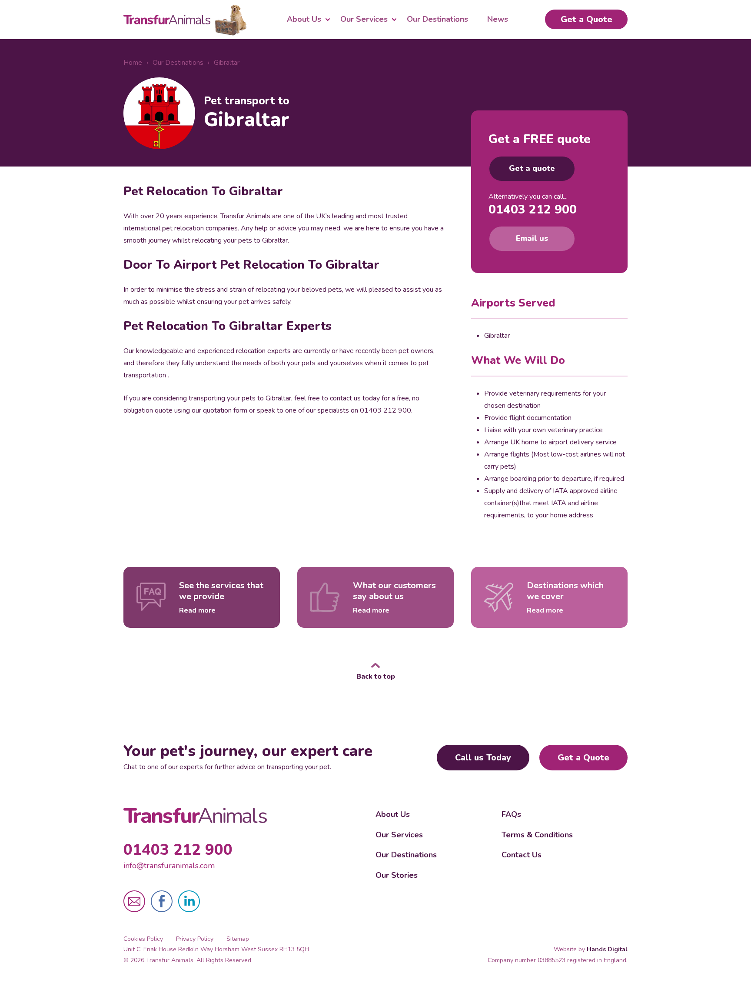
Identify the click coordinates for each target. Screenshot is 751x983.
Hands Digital (607, 949)
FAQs (511, 814)
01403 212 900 (532, 209)
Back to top (375, 676)
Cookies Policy (143, 939)
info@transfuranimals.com (169, 865)
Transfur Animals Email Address (134, 901)
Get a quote (532, 168)
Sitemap (237, 939)
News (497, 19)
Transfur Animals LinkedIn (189, 901)
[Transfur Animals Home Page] (195, 815)
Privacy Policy (194, 939)
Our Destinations (437, 19)
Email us (532, 238)
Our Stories (397, 875)
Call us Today (483, 757)
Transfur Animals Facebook (162, 901)
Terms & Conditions (537, 835)
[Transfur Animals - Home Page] (185, 19)
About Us (304, 19)
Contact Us (522, 855)
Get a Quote (586, 19)
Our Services (364, 19)
